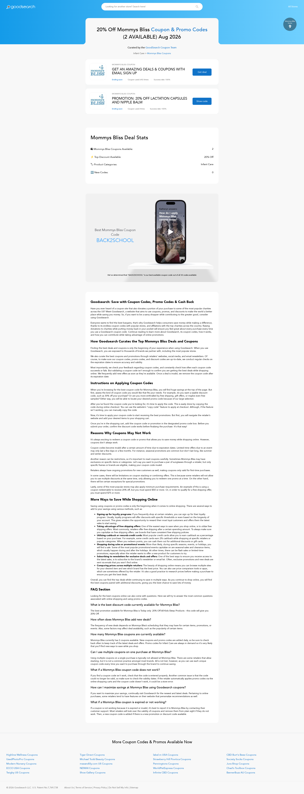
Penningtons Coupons (166, 763)
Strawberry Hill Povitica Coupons (172, 759)
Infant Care (138, 53)
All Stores (293, 6)
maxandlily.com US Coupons (96, 763)
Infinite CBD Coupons (165, 772)
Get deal (202, 72)
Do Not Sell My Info (118, 787)
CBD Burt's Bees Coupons (241, 755)
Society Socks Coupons (240, 759)
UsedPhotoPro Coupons (20, 759)
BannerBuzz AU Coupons (241, 772)
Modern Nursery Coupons (21, 763)
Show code (202, 101)
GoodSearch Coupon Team (161, 47)
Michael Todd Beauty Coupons (97, 759)
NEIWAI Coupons (90, 768)
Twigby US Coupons (17, 772)
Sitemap (134, 787)
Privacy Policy (100, 787)
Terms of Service (84, 787)
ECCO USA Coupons (18, 768)
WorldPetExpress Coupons (168, 768)
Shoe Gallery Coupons (92, 772)
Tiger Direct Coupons (92, 755)
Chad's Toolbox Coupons (241, 768)
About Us (69, 787)
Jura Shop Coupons (238, 763)
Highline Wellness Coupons (22, 755)
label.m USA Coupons (165, 755)
